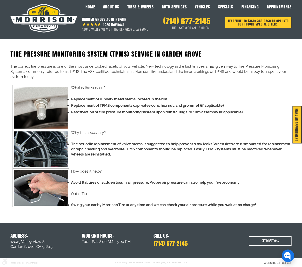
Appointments (279, 7)
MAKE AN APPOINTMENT (296, 125)
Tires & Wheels (140, 7)
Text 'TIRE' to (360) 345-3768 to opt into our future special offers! (258, 22)
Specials (225, 7)
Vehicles (202, 7)
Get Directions (270, 241)
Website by (277, 263)
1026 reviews (113, 24)
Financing (250, 7)
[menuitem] (90, 6)
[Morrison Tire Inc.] (43, 18)
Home (90, 7)
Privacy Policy (31, 263)
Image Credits (17, 263)
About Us (111, 7)
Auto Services (174, 7)
